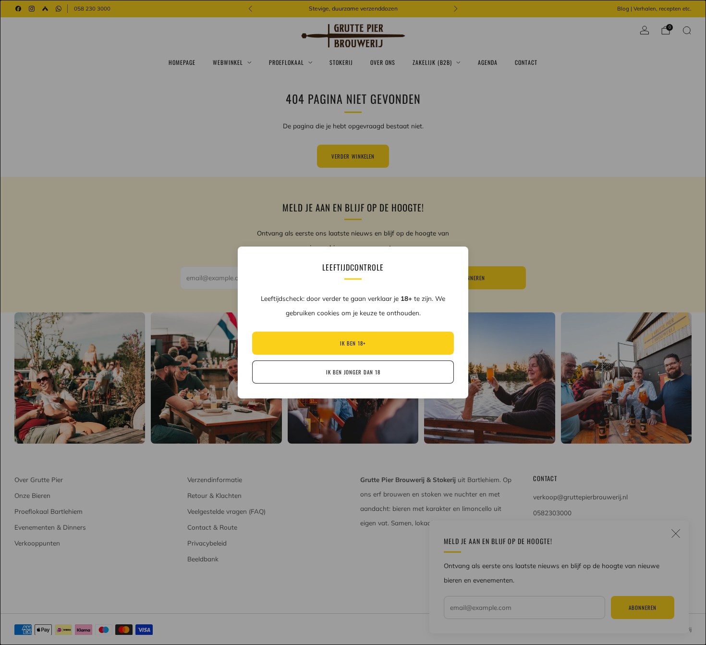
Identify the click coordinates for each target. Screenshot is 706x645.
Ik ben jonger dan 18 (353, 372)
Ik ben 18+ (353, 343)
